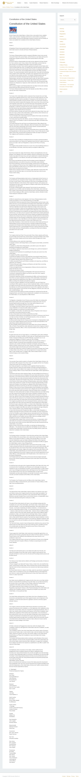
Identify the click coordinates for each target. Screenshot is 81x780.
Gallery (26, 2)
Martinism (62, 54)
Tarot (61, 91)
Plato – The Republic (64, 75)
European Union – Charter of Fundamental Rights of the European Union (68, 71)
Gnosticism (62, 44)
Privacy (73, 776)
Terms (77, 776)
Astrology (62, 31)
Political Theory (63, 65)
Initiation (19, 2)
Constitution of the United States (67, 67)
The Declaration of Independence (67, 78)
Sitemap (68, 776)
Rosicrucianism (63, 89)
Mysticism (62, 57)
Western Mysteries (44, 2)
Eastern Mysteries (34, 2)
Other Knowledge (55, 2)
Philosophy (62, 62)
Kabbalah (62, 49)
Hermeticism (63, 46)
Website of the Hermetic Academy (69, 2)
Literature (62, 52)
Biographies (63, 33)
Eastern (62, 36)
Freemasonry (63, 39)
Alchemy (62, 28)
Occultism (62, 59)
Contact (64, 776)
